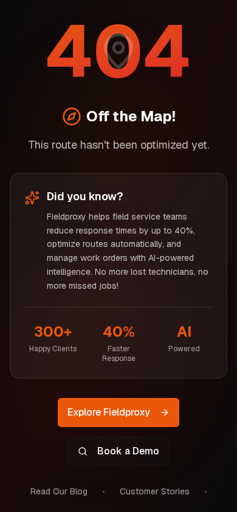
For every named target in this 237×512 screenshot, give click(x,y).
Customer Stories (155, 491)
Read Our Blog (59, 491)
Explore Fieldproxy (108, 412)
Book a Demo (128, 451)
